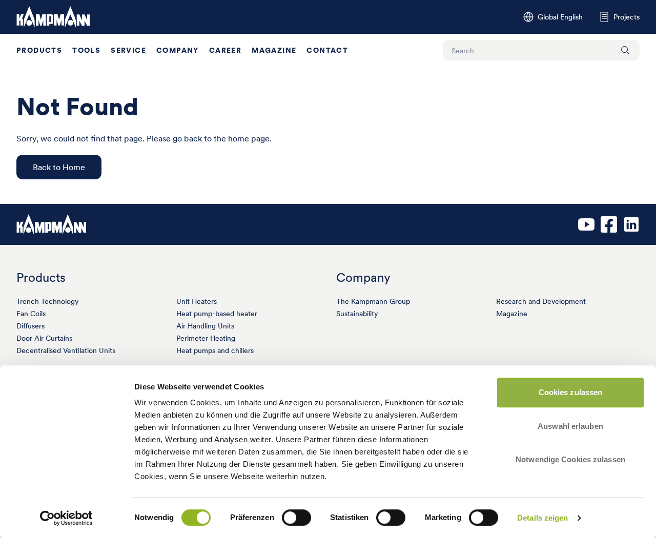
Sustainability (357, 313)
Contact (327, 50)
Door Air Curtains (44, 338)
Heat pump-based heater (216, 313)
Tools (86, 50)
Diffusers (30, 325)
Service (128, 50)
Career (225, 50)
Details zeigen (542, 517)
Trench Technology (47, 301)
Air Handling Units (205, 325)
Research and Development (541, 301)
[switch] (296, 517)
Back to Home (59, 167)
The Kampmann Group (373, 301)
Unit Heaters (196, 301)
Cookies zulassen (571, 392)
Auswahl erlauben (570, 426)
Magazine (274, 50)
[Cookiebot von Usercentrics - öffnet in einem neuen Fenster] (66, 518)
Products (39, 50)
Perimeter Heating (205, 338)
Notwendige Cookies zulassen (570, 459)
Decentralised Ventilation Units (65, 350)
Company (177, 50)
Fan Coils (31, 313)
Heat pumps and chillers (215, 350)
